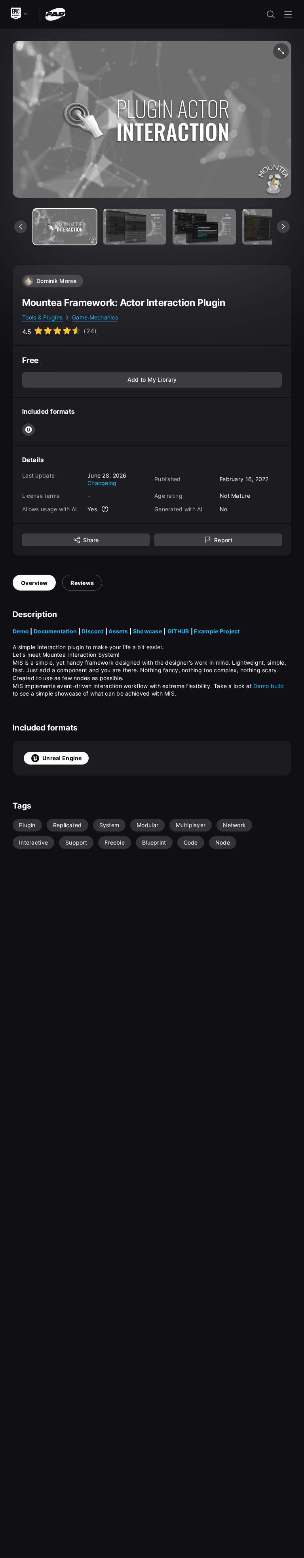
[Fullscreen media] (281, 51)
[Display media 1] (134, 227)
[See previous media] (20, 226)
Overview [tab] (34, 582)
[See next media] (283, 226)
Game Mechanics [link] (95, 317)
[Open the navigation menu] (288, 14)
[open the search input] (270, 14)
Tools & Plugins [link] (42, 317)
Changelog (102, 483)
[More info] (105, 509)
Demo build (269, 685)
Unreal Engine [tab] (62, 758)
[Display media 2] (204, 227)
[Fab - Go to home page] (55, 13)
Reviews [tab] (82, 582)
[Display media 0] (65, 227)
